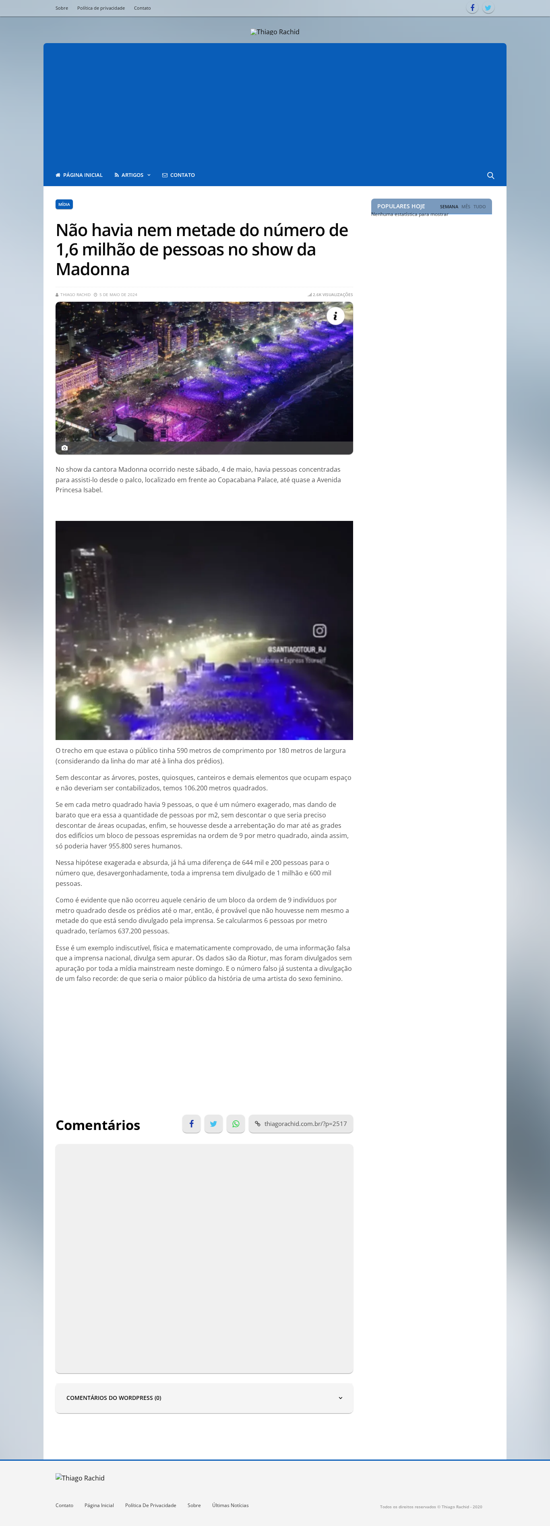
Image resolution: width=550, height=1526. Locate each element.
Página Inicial (99, 1505)
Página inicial (83, 174)
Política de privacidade (101, 8)
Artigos (132, 174)
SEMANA (449, 206)
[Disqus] (204, 1257)
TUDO (479, 206)
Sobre (62, 8)
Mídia (64, 204)
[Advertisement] (275, 103)
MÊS (465, 206)
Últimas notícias (230, 1505)
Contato (142, 8)
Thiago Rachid (75, 294)
